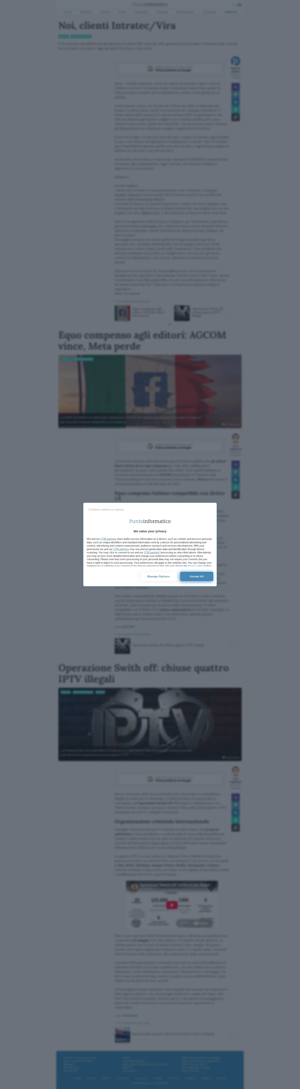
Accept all (197, 576)
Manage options (158, 576)
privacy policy (195, 565)
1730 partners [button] (108, 538)
